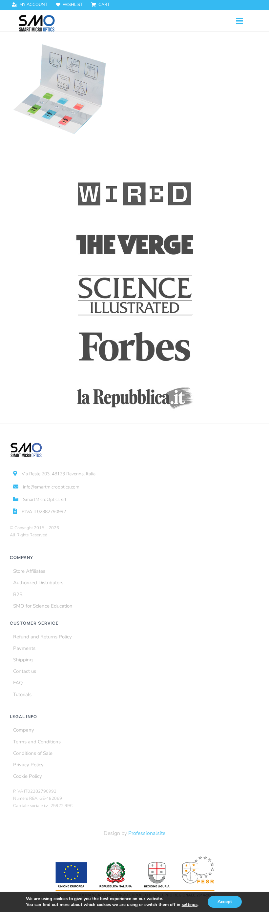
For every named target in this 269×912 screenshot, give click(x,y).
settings (189, 905)
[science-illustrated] (134, 275)
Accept (224, 902)
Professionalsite (146, 833)
